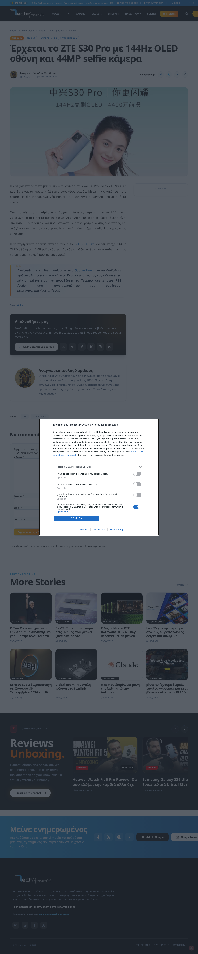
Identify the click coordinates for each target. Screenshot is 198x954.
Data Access (99, 529)
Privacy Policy (116, 529)
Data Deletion (81, 529)
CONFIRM (76, 518)
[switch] (137, 474)
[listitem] (99, 467)
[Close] (152, 425)
